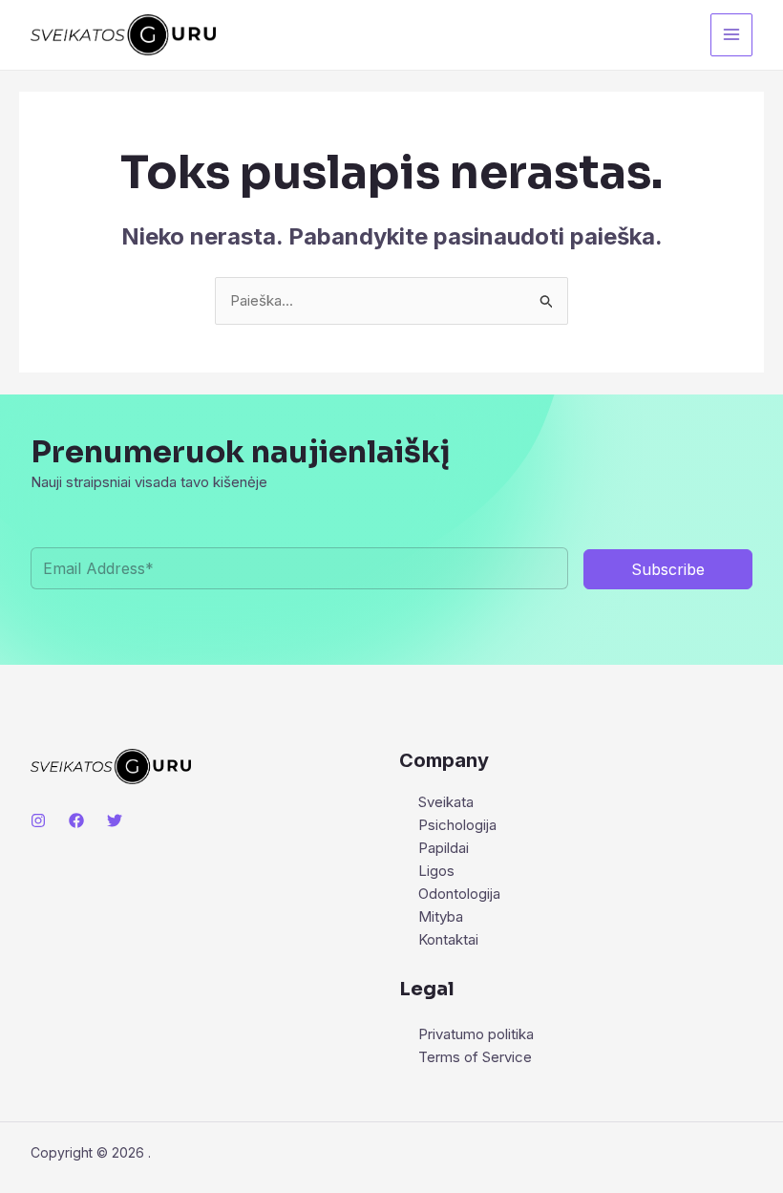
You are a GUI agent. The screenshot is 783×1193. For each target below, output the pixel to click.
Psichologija (457, 825)
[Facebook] (76, 820)
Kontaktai (448, 939)
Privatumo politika (476, 1034)
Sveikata (446, 802)
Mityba (440, 916)
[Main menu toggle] (731, 34)
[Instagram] (38, 820)
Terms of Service (475, 1057)
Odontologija (459, 893)
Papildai (443, 848)
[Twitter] (114, 820)
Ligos (436, 871)
